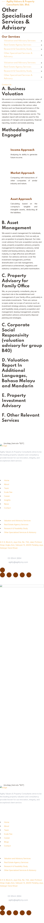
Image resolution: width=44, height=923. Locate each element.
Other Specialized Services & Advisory (18, 55)
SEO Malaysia (28, 919)
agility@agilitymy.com (18, 562)
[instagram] (22, 574)
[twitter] (9, 574)
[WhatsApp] (28, 574)
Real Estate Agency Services (17, 45)
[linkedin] (2, 574)
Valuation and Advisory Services (20, 41)
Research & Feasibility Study (18, 49)
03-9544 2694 (14, 558)
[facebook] (15, 574)
